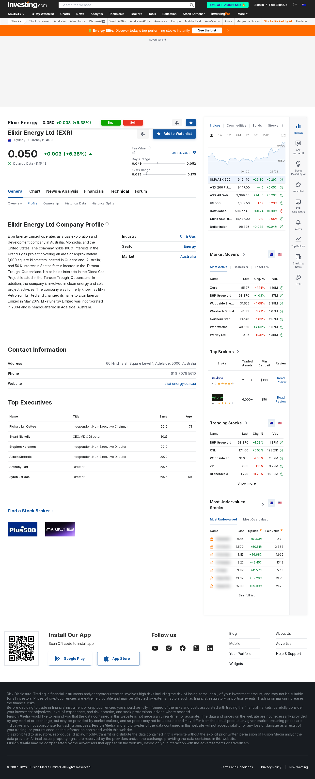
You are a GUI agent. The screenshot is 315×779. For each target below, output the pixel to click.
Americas (160, 21)
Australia (60, 21)
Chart (34, 191)
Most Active (218, 267)
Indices (215, 125)
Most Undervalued (223, 519)
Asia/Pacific (212, 21)
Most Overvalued (255, 519)
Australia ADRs (140, 21)
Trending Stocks (226, 422)
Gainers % (241, 267)
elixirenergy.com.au (180, 383)
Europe (176, 21)
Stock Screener (194, 14)
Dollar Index (218, 227)
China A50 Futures (223, 219)
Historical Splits (103, 203)
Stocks (16, 21)
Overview (15, 203)
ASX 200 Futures (222, 187)
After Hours (77, 21)
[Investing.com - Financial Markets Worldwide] (27, 4)
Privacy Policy (271, 767)
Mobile (234, 643)
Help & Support (288, 653)
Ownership (51, 203)
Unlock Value (181, 153)
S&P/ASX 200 (220, 179)
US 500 (215, 203)
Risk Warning (298, 767)
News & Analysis (62, 191)
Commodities (236, 125)
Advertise (284, 643)
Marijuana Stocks (248, 21)
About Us (283, 633)
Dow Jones (218, 211)
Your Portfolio (240, 653)
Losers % (262, 267)
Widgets (236, 664)
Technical (119, 191)
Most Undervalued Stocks (227, 504)
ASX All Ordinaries (223, 195)
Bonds (257, 125)
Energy (190, 246)
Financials (94, 191)
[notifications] (295, 4)
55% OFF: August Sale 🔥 (228, 5)
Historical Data (75, 203)
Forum (141, 191)
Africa (228, 21)
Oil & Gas (188, 236)
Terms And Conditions (237, 767)
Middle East (193, 21)
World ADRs (118, 21)
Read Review (281, 380)
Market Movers (224, 254)
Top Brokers (222, 351)
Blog (233, 633)
